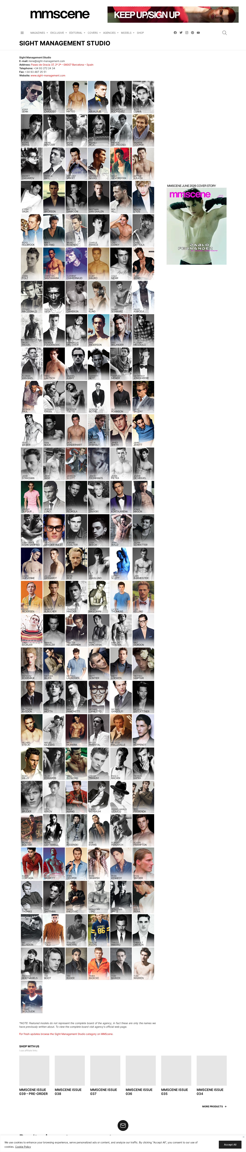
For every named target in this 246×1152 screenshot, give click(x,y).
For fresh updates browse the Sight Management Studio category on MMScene (66, 1063)
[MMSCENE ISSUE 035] (176, 1100)
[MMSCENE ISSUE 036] (141, 1100)
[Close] (243, 1137)
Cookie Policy (23, 1146)
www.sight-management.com (48, 75)
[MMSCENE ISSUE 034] (212, 1100)
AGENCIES (109, 32)
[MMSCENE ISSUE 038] (70, 1100)
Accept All (230, 1144)
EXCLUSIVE (57, 32)
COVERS (93, 32)
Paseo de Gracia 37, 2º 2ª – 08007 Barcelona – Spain (62, 64)
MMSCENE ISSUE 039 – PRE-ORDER (33, 1122)
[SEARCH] (224, 32)
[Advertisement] (197, 120)
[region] (123, 1143)
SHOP (140, 32)
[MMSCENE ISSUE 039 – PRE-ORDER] (34, 1100)
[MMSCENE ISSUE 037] (105, 1100)
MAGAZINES (37, 32)
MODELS (126, 32)
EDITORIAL (75, 32)
